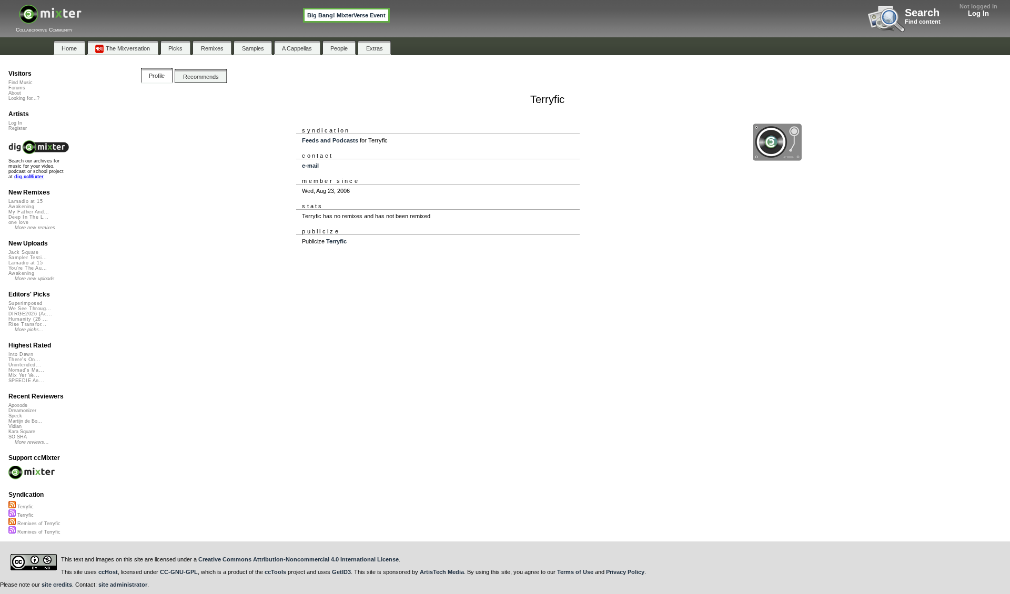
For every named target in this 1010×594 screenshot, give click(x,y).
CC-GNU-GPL (179, 572)
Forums (16, 87)
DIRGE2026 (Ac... (30, 313)
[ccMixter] (50, 19)
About (14, 93)
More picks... (29, 329)
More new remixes (35, 227)
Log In (978, 13)
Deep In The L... (28, 217)
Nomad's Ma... (26, 370)
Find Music (20, 82)
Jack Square (23, 252)
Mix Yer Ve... (23, 375)
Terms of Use (575, 572)
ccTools (275, 572)
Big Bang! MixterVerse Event (346, 15)
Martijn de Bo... (25, 421)
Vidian (15, 426)
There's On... (24, 359)
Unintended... (24, 364)
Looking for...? (23, 98)
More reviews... (32, 442)
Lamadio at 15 (25, 201)
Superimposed (25, 303)
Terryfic (336, 241)
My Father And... (28, 211)
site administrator (122, 584)
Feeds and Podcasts (330, 140)
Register (17, 128)
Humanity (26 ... (28, 319)
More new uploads (35, 278)
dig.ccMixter (29, 176)
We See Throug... (29, 308)
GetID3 (341, 572)
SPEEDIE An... (26, 380)
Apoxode (17, 405)
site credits (57, 584)
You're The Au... (27, 268)
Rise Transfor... (27, 324)
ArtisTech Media (442, 572)
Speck (15, 415)
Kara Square (21, 431)
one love (18, 222)
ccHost (108, 572)
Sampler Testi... (27, 257)
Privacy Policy (625, 572)
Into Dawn (20, 354)
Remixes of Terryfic (38, 523)
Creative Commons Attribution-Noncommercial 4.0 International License (298, 559)
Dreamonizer (22, 410)
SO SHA (17, 436)
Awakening (21, 206)
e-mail (310, 165)
